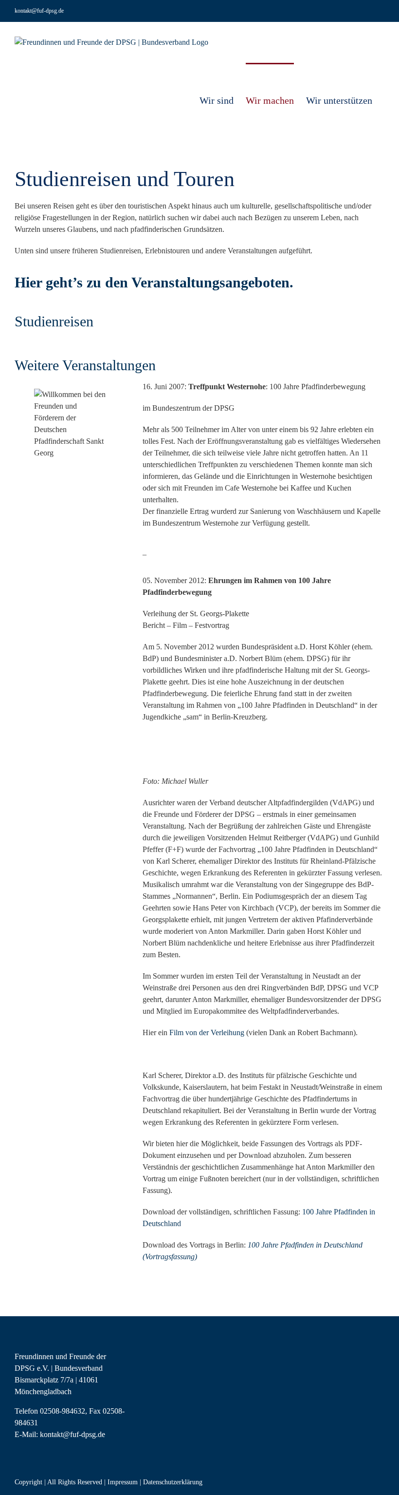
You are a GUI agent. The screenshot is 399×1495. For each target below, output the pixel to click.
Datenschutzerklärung (172, 1482)
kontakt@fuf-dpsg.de (39, 10)
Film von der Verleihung (206, 1032)
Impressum (123, 1482)
